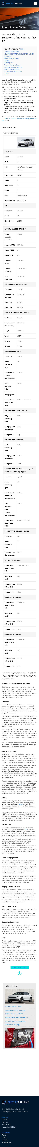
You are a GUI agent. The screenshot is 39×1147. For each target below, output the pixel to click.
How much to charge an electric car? (15, 1021)
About (4, 1135)
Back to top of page (19, 967)
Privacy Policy (6, 1142)
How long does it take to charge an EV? (16, 1017)
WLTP (21, 805)
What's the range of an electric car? (15, 1010)
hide (21, 49)
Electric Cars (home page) (12, 1025)
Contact (4, 1137)
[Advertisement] (19, 1073)
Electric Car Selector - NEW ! (13, 1006)
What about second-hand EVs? (14, 1014)
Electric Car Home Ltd (12, 3)
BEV (26, 830)
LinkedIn (5, 1140)
